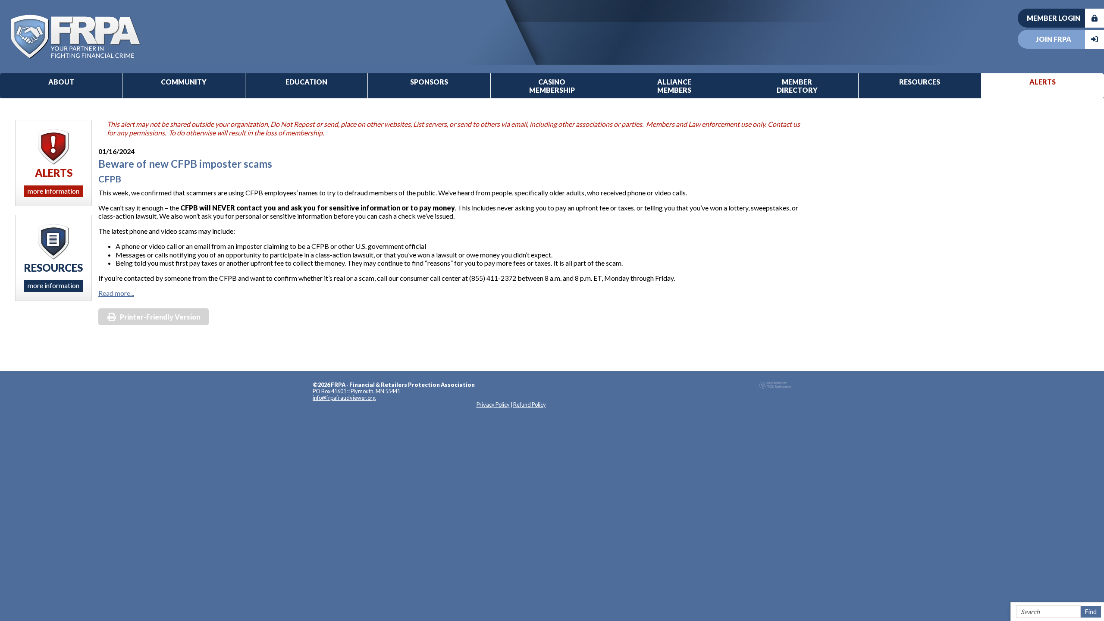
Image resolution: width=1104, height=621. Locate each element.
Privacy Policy (493, 404)
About (61, 82)
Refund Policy (529, 404)
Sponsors (429, 82)
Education (306, 82)
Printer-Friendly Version (160, 317)
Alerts (1042, 82)
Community (184, 82)
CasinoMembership (552, 86)
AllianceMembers (674, 86)
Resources (919, 82)
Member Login (1053, 18)
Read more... (116, 293)
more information (53, 191)
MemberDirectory (797, 86)
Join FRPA (1053, 39)
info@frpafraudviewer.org (344, 397)
